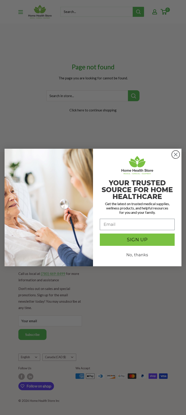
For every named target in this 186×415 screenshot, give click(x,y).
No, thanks (137, 254)
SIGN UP (137, 239)
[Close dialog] (176, 154)
